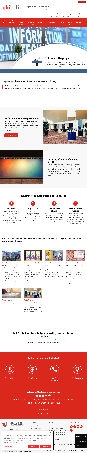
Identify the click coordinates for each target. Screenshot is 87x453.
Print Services (11, 21)
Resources (78, 22)
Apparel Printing (20, 23)
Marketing (41, 22)
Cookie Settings (8, 446)
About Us (65, 2)
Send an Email (37, 429)
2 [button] (41, 409)
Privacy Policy (49, 450)
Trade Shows (28, 300)
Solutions (61, 22)
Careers (82, 446)
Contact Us (74, 2)
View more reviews (43, 413)
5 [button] (47, 409)
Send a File (82, 441)
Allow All (45, 446)
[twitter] (74, 427)
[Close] (51, 433)
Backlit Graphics (51, 263)
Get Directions (77, 378)
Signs (3, 22)
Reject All (33, 446)
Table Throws (7, 300)
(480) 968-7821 (70, 16)
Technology (51, 22)
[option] (43, 401)
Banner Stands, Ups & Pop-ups (31, 264)
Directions (80, 16)
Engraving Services (31, 23)
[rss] (71, 430)
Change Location (14, 429)
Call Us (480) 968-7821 (39, 426)
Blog (59, 2)
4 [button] (45, 409)
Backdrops (6, 263)
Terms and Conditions (59, 450)
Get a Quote (82, 437)
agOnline (82, 2)
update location (58, 9)
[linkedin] (77, 427)
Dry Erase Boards (72, 263)
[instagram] (81, 427)
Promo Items (70, 23)
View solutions (11, 135)
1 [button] (39, 409)
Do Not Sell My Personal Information (75, 450)
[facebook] (71, 427)
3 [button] (43, 409)
